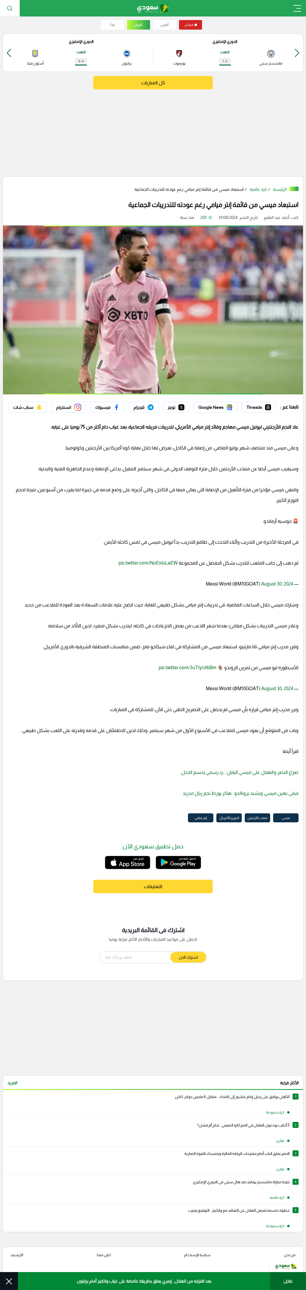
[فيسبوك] (107, 407)
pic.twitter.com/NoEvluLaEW (148, 562)
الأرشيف (16, 1255)
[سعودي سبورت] (153, 8)
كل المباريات (153, 82)
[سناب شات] (28, 407)
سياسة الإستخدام (197, 1255)
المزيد (12, 1082)
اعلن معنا (104, 1255)
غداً (112, 25)
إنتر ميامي (201, 818)
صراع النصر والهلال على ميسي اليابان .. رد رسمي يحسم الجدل (240, 772)
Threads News (262, 405)
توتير (185, 405)
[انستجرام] (69, 407)
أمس (164, 25)
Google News (224, 405)
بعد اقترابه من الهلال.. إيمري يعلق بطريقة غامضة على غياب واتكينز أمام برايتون (144, 1281)
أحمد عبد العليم (276, 217)
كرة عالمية (258, 189)
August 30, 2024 (277, 583)
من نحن (290, 1255)
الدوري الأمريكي (229, 818)
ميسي (286, 818)
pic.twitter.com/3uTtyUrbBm (187, 667)
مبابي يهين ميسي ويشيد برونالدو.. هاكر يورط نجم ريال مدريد (240, 793)
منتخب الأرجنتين (257, 818)
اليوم (138, 25)
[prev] (297, 52)
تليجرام (152, 405)
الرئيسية (280, 189)
